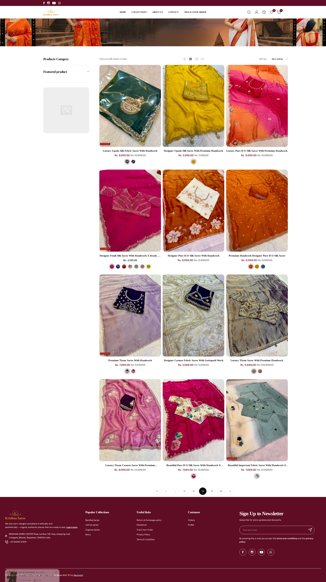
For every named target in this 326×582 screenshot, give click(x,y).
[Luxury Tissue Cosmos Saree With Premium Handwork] (130, 420)
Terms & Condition (146, 539)
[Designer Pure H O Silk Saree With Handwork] (193, 211)
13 (194, 491)
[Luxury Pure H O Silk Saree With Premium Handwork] (257, 106)
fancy (88, 534)
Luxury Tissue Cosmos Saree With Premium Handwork (130, 465)
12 (184, 491)
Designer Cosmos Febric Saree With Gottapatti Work (193, 360)
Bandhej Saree (92, 520)
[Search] (249, 12)
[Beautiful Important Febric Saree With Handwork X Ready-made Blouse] (257, 420)
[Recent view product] (264, 12)
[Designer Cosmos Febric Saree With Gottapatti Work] (193, 315)
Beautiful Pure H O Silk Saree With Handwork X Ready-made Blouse (193, 465)
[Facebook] (44, 3)
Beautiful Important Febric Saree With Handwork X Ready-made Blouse (257, 465)
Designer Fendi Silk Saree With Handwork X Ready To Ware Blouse (130, 255)
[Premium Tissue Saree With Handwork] (130, 315)
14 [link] (203, 491)
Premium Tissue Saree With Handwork (130, 360)
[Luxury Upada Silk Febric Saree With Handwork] (130, 106)
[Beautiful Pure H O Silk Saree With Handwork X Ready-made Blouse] (193, 420)
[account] (256, 12)
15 (212, 491)
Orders (191, 520)
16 (221, 491)
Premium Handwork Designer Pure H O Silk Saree (257, 255)
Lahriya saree (91, 525)
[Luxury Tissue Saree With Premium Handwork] (257, 315)
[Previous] (157, 491)
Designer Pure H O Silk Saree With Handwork (193, 255)
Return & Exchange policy (149, 520)
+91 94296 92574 (18, 541)
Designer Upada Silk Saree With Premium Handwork (193, 150)
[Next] (230, 491)
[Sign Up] (310, 530)
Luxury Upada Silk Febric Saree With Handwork (130, 150)
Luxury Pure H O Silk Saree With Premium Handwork (256, 150)
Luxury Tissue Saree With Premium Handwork (257, 360)
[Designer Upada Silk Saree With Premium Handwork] (193, 106)
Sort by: (263, 59)
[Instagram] (48, 3)
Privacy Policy (143, 534)
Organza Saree (92, 529)
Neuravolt (78, 575)
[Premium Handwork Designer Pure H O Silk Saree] (257, 211)
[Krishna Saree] (51, 12)
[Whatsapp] (59, 3)
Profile (191, 525)
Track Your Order (145, 529)
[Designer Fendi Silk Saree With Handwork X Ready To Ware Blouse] (130, 211)
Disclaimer (142, 525)
